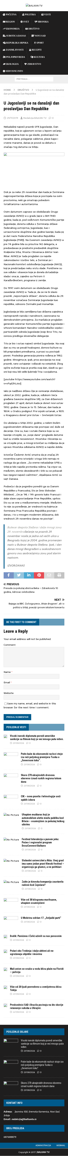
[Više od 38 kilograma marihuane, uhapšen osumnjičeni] (11, 903)
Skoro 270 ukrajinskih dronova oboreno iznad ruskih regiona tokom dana (41, 778)
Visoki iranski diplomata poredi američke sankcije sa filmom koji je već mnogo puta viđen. (42, 1043)
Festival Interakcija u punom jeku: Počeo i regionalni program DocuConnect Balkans (40, 842)
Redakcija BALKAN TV (34, 118)
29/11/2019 (12, 118)
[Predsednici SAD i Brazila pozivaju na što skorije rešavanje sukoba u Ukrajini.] (5, 1005)
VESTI (47, 14)
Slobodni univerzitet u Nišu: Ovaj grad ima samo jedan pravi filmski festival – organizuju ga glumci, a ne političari (43, 863)
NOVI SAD (40, 36)
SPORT (40, 43)
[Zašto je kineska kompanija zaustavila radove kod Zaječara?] (11, 882)
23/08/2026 (18, 743)
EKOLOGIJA (12, 64)
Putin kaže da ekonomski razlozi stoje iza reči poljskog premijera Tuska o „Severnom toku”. (42, 757)
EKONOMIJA (12, 29)
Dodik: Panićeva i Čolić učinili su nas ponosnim (36, 936)
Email (7, 682)
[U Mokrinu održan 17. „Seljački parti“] (11, 921)
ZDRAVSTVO (34, 64)
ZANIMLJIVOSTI (14, 50)
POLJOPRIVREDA (15, 57)
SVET (26, 22)
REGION (10, 22)
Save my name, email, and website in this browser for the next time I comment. (30, 705)
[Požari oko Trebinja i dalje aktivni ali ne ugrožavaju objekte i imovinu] (5, 951)
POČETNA (11, 14)
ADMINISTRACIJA (43, 1145)
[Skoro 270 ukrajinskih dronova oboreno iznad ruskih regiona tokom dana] (11, 778)
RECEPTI (36, 50)
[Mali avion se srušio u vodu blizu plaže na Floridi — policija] (5, 969)
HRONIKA (43, 22)
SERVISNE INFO (14, 71)
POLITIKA (30, 14)
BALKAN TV (43, 1152)
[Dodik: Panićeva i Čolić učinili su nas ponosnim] (5, 936)
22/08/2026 (18, 1012)
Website (9, 693)
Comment (10, 645)
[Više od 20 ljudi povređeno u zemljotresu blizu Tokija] (5, 987)
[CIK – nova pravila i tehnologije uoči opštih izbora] (11, 800)
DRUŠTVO (33, 29)
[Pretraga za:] (34, 79)
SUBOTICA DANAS (16, 36)
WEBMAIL (60, 1145)
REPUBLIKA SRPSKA (17, 43)
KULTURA (39, 57)
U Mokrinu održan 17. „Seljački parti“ (41, 917)
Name (7, 672)
